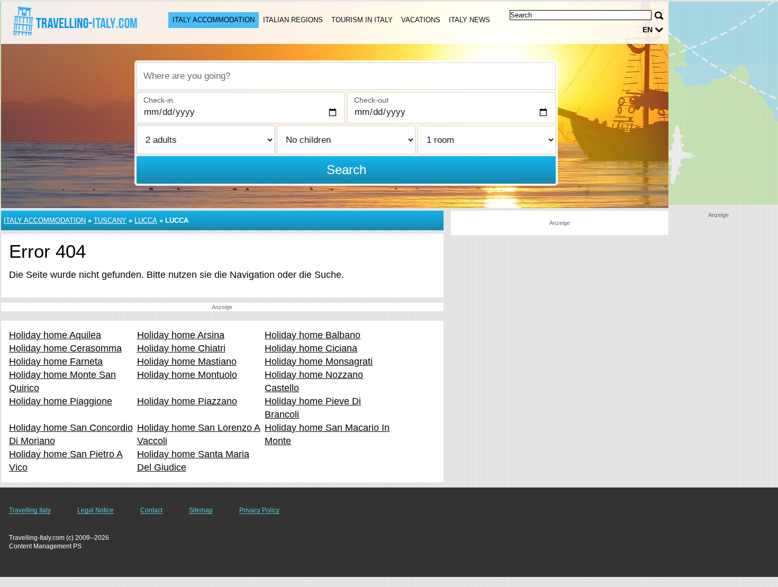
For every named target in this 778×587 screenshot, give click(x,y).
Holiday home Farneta (56, 361)
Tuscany (110, 220)
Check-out (371, 100)
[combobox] (346, 76)
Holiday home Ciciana (311, 348)
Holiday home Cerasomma (65, 348)
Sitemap (201, 510)
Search (346, 169)
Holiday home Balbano (312, 335)
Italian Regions (293, 20)
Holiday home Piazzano (187, 401)
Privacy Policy (259, 510)
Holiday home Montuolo (187, 374)
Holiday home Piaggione (60, 401)
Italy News (469, 20)
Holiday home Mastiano (187, 361)
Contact (151, 510)
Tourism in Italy (362, 20)
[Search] (659, 16)
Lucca (145, 220)
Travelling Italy (30, 510)
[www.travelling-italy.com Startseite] (74, 22)
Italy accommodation (214, 20)
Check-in (158, 100)
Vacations (420, 20)
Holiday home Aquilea (55, 335)
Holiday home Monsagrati (319, 361)
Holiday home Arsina (180, 335)
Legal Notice (95, 510)
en (648, 29)
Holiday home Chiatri (181, 348)
